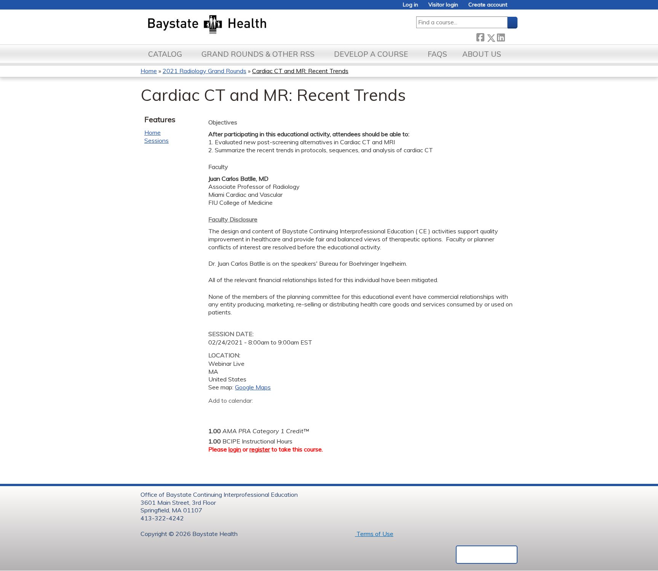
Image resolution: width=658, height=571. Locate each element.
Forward (511, 36)
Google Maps (253, 387)
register (259, 449)
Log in (410, 5)
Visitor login (443, 5)
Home (149, 71)
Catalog (165, 54)
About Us (481, 54)
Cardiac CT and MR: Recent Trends (300, 71)
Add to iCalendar (250, 411)
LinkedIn (501, 36)
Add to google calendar (216, 412)
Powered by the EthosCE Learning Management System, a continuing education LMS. (486, 554)
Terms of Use (374, 534)
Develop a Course (371, 54)
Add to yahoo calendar (233, 412)
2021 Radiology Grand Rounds (204, 71)
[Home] (243, 25)
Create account (487, 5)
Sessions (156, 140)
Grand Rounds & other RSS (258, 54)
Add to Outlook (268, 412)
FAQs (437, 54)
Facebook (480, 36)
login (234, 449)
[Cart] (515, 7)
